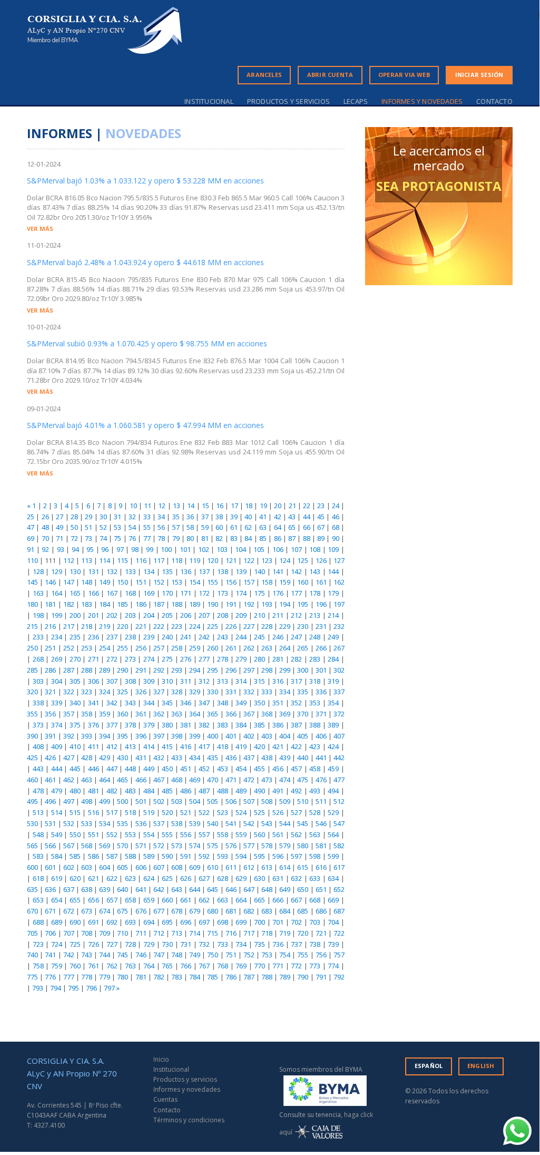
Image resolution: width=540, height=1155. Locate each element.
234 (56, 637)
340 (75, 702)
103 (222, 549)
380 (167, 725)
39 (234, 516)
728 (130, 944)
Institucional (208, 101)
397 (158, 736)
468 (176, 779)
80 (190, 538)
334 (284, 691)
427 (68, 757)
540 (212, 823)
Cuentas (165, 1099)
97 (120, 549)
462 (68, 779)
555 (167, 834)
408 (38, 746)
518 (130, 812)
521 (185, 812)
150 (122, 582)
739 (333, 944)
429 (104, 757)
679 (194, 911)
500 (122, 801)
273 (130, 659)
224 (194, 626)
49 (59, 527)
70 (45, 538)
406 (321, 736)
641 (140, 889)
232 (339, 626)
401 (231, 736)
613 (266, 867)
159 (284, 582)
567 (68, 845)
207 (204, 615)
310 (167, 681)
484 (148, 790)
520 (167, 812)
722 (339, 933)
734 (241, 944)
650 (302, 889)
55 (147, 527)
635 (32, 889)
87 (292, 538)
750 (212, 954)
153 (176, 582)
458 (314, 768)
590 (167, 856)
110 (32, 560)
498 (86, 801)
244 (241, 637)
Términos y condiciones (188, 1119)
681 (231, 911)
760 (75, 965)
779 (104, 977)
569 (104, 845)
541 (231, 823)
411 (93, 746)
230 (302, 626)
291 (140, 670)
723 (38, 944)
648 (266, 889)
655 (75, 900)
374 (56, 725)
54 (132, 527)
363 (176, 714)
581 (321, 845)
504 (194, 801)
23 (321, 505)
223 (176, 626)
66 (306, 527)
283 (314, 659)
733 (222, 944)
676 (140, 911)
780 (122, 977)
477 (339, 779)
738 (314, 944)
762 (111, 965)
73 (88, 538)
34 (161, 516)
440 (302, 757)
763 (130, 965)
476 (321, 779)
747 (158, 954)
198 (38, 615)
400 (212, 736)
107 (296, 549)
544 (284, 823)
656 (93, 900)
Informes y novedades (422, 101)
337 (339, 691)
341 (93, 702)
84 (248, 538)
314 (241, 681)
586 (93, 856)
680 (212, 911)
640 (122, 889)
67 (321, 527)
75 (117, 538)
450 (167, 768)
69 (30, 538)
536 (140, 823)
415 (167, 746)
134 (148, 571)
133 (130, 571)
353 (314, 702)
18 (248, 505)
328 (176, 691)
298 (266, 670)
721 (321, 933)
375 (75, 725)
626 (185, 878)
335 (302, 691)
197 (339, 604)
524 (241, 812)
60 (219, 527)
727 (111, 944)
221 (140, 626)
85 (263, 538)
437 (248, 757)
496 (50, 801)
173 (222, 593)
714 (194, 933)
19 (263, 505)
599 (333, 856)
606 (140, 867)
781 (140, 977)
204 (148, 615)
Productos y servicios (288, 101)
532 (68, 823)
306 (93, 681)
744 (104, 954)
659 (148, 900)
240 (167, 637)
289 (104, 670)
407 (339, 736)
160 (302, 582)
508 (266, 801)
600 (32, 867)
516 (93, 812)
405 (302, 736)
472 (248, 779)
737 (296, 944)
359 (104, 714)
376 (93, 725)
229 (284, 626)
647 (248, 889)
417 (204, 746)
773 (314, 965)
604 (104, 867)
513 (38, 812)
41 (263, 516)
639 (104, 889)
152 (158, 582)
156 (231, 582)
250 (32, 648)
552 (111, 834)
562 (296, 834)
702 (296, 922)
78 (161, 538)
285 (32, 670)
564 (333, 834)
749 (194, 954)
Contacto (494, 101)
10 (133, 505)
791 (321, 977)
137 (204, 571)
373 (38, 725)
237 (111, 637)
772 (296, 965)
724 (56, 944)
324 (104, 691)
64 (277, 527)
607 (158, 867)
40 (248, 516)
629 (241, 878)
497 (68, 801)
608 (176, 867)
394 (104, 736)
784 (194, 977)
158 (266, 582)
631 (277, 878)
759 (56, 965)
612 (248, 867)
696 (185, 922)
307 (111, 681)
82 (219, 538)
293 (176, 670)
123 (266, 560)
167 (111, 593)
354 (333, 702)
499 (104, 801)
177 (296, 593)
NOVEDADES (143, 133)
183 (86, 604)
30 (103, 516)
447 (111, 768)
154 (194, 582)
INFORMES (59, 133)
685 (302, 911)
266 (321, 648)
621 (93, 878)
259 (194, 648)
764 (148, 965)
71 (59, 538)
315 (259, 681)
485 (167, 790)
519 (148, 812)
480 (75, 790)
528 (314, 812)
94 (75, 549)
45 (321, 516)
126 (321, 560)
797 (109, 988)
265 (302, 648)
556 (185, 834)
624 (148, 878)
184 (104, 604)
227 (248, 626)
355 (32, 714)
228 (266, 626)
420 (259, 746)
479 (56, 790)
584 (56, 856)
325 (122, 691)
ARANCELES (264, 75)
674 (104, 911)
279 (241, 659)
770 (259, 965)
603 (86, 867)
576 (231, 845)
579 (284, 845)
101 (185, 549)
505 (212, 801)
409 (56, 746)
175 (259, 593)
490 (259, 790)
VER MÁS (40, 228)
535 (122, 823)
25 (30, 516)
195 (302, 604)
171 (185, 593)
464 (104, 779)
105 (258, 549)
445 (75, 768)
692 (111, 922)
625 (167, 878)
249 (333, 637)
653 (38, 900)
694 (148, 922)
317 (296, 681)
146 (50, 582)
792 (339, 977)
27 (59, 516)
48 (45, 527)
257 (158, 648)
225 (212, 626)
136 (185, 571)
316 (277, 681)
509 (284, 801)
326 (140, 691)
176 (277, 593)
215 (32, 626)
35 (176, 516)
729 (148, 944)
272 (111, 659)
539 (194, 823)
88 (306, 538)
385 (259, 725)
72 (74, 538)
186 (140, 604)
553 (130, 834)
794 (55, 988)
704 (333, 922)
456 (277, 768)
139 (241, 571)
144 (333, 571)
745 (122, 954)
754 (284, 954)
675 (122, 911)
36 (190, 516)
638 (86, 889)
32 (132, 516)
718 (266, 933)
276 (185, 659)
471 (231, 779)
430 (122, 757)
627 (204, 878)
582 (339, 845)
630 (259, 878)
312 (204, 681)
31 (117, 516)
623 (130, 878)
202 (111, 615)
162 (339, 582)
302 (339, 670)
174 (241, 593)
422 (296, 746)
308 (130, 681)
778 (86, 977)
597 (296, 856)
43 (292, 516)
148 (86, 582)
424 (333, 746)
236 (93, 637)
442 (339, 757)
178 (314, 593)
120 (212, 560)
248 (314, 637)
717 (248, 933)
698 (222, 922)
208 (222, 615)
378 (130, 725)
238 (130, 637)
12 (161, 505)
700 (259, 922)
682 (248, 911)
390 (32, 736)
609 (194, 867)
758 (38, 965)
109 (333, 549)
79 (176, 538)
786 (231, 977)
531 (50, 823)
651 (321, 889)
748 (176, 954)
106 (277, 549)
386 (277, 725)
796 (91, 988)
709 (104, 933)
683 (266, 911)
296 (231, 670)
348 (222, 702)
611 (231, 867)
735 (259, 944)
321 (50, 691)
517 (111, 812)
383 (222, 725)
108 (314, 549)
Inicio (161, 1059)
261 (231, 648)
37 (205, 516)
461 (50, 779)
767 (204, 965)
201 (93, 615)
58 (190, 527)
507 (248, 801)
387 (296, 725)
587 (111, 856)
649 (284, 889)
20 (277, 505)
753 (266, 954)
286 (50, 670)
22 (306, 505)
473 (266, 779)
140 (259, 571)
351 (277, 702)
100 (166, 549)
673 (86, 911)
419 (241, 746)
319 (333, 681)
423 (314, 746)
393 (86, 736)
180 (32, 604)
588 (130, 856)
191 (231, 604)
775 (32, 977)
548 (38, 834)
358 (86, 714)
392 (68, 736)
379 (148, 725)
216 (50, 626)
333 (266, 691)
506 (231, 801)
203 (130, 615)
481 (93, 790)
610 (212, 867)
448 (130, 768)
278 (222, 659)
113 (86, 560)
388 (314, 725)
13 (176, 505)
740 (32, 954)
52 (103, 527)
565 (32, 845)
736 (277, 944)
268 (38, 659)
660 (167, 900)
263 (266, 648)
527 (296, 812)
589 (148, 856)
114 (104, 560)
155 (212, 582)
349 (241, 702)
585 (75, 856)
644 (194, 889)
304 (56, 681)
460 (32, 779)
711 (140, 933)
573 (176, 845)
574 (194, 845)
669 (333, 900)
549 (56, 834)
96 (105, 549)
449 (148, 768)
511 (321, 801)
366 (231, 714)
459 (333, 768)
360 (122, 714)
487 (204, 790)
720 (302, 933)
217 (68, 626)
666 (277, 900)
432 (158, 757)
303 (38, 681)
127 (339, 560)
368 (266, 714)
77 (147, 538)
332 (248, 691)
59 (205, 527)
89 (321, 538)
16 (219, 505)
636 (50, 889)
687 (339, 911)
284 (333, 659)
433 (176, 757)
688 (38, 922)
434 (194, 757)
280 (259, 659)
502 (158, 801)
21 (292, 505)
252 (68, 648)
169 (148, 593)
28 (74, 516)
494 (333, 790)
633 (314, 878)
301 (321, 670)
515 (75, 812)
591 (185, 856)
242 (204, 637)
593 (222, 856)
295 (212, 670)
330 (212, 691)
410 (75, 746)
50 (74, 527)
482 (111, 790)
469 (194, 779)
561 (277, 834)
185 (122, 604)
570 (122, 845)
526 (277, 812)
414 (148, 746)
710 (122, 933)
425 (32, 757)
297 (248, 670)
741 (50, 954)
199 (56, 615)
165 (75, 593)
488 (222, 790)
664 (241, 900)
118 (176, 560)
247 (296, 637)
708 (86, 933)
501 (140, 801)
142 (296, 571)
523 (222, 812)
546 (321, 823)
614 (284, 867)
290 (122, 670)
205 (167, 615)
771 (277, 965)
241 (185, 637)
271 (93, 659)
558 (222, 834)
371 (321, 714)
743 (86, 954)
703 (314, 922)
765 (167, 965)
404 (284, 736)
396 (140, 736)
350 (259, 702)
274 (148, 659)
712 (158, 933)
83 (234, 538)
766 (185, 965)
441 (321, 757)
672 (68, 911)
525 (259, 812)
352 (296, 702)
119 (194, 560)
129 (56, 571)
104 (240, 549)
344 (148, 702)
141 (277, 571)
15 (205, 505)
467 (158, 779)
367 (248, 714)
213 (314, 615)
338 (38, 702)
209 (241, 615)
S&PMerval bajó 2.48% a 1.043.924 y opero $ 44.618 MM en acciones (145, 262)
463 (86, 779)
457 (296, 768)
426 (50, 757)
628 (222, 878)
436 (231, 757)
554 (148, 834)
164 (56, 593)
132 (111, 571)
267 (339, 648)
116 (140, 560)
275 (167, 659)
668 (314, 900)
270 (75, 659)
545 (302, 823)
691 (93, 922)
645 (212, 889)
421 (277, 746)
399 (194, 736)
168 (130, 593)
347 (204, 702)
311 (185, 681)
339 (56, 702)
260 (212, 648)
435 (212, 757)
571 (140, 845)
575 (212, 845)
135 (167, 571)
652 (339, 889)
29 (88, 516)
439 (284, 757)
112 (68, 560)
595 (259, 856)
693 (130, 922)
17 (234, 505)
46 (335, 516)
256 (140, 648)
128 (38, 571)
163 (38, 593)
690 (75, 922)
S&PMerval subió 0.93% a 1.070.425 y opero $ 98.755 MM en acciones (147, 343)
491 (277, 790)
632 (296, 878)
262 (248, 648)
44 (306, 516)
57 (176, 527)
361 (140, 714)
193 (266, 604)
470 (212, 779)
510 (302, 801)
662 (204, 900)
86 (277, 538)
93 (60, 549)
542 (248, 823)
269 (56, 659)
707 (68, 933)
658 (130, 900)
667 (296, 900)
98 (135, 549)
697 (204, 922)
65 (292, 527)
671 (50, 911)
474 (284, 779)
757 (339, 954)
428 (86, 757)
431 (140, 757)
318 (314, 681)
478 (38, 790)
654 (56, 900)
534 (104, 823)
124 (284, 560)
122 (248, 560)
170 (167, 593)
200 (75, 615)
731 (185, 944)
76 (132, 538)
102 (203, 549)
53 (117, 527)
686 (321, 911)
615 (302, 867)
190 (212, 604)
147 (68, 582)
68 (335, 527)
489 (241, 790)
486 (185, 790)
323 (86, 691)
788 (266, 977)
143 (314, 571)
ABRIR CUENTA (330, 75)
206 (185, 615)
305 (75, 681)
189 (194, 604)
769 (241, 965)
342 (111, 702)
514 (56, 812)
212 (296, 615)
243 (222, 637)
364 (194, 714)
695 (167, 922)
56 (161, 527)
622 (111, 878)
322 (68, 691)
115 (122, 560)
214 (333, 615)
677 (158, 911)
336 (321, 691)
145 (32, 582)
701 (277, 922)
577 (248, 845)
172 (204, 593)
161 (321, 582)
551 (93, 834)
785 (212, 977)
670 (32, 911)
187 (158, 604)
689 (56, 922)
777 (68, 977)
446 (93, 768)
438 (266, 757)
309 (148, 681)
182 (68, 604)
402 (248, 736)
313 (222, 681)
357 (68, 714)
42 (277, 516)
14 (190, 505)
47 (30, 527)
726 (93, 944)
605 (122, 867)
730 (167, 944)
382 (204, 725)
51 (88, 527)
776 (50, 977)
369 (284, 714)
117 (158, 560)
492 (296, 790)
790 (302, 977)
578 (266, 845)
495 (32, 801)
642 (158, 889)
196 (321, 604)
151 (140, 582)
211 (277, 615)
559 (241, 834)
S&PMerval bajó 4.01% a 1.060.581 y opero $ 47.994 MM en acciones (145, 425)
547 (339, 823)
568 (86, 845)
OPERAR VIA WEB (404, 75)
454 (241, 768)
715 (212, 933)
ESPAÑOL (429, 1066)
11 (147, 505)
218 (86, 626)
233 (38, 637)
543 (266, 823)
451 (185, 768)
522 (204, 812)
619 (56, 878)
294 (194, 670)
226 (231, 626)
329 (194, 691)
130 (75, 571)
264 (284, 648)
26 (45, 516)
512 (339, 801)
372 (339, 714)
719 (284, 933)
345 (167, 702)
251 (50, 648)
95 (90, 549)
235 (75, 637)
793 (37, 988)
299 (284, 670)
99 (149, 549)
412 (111, 746)
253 (86, 648)
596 (277, 856)
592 (204, 856)
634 (333, 878)
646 (231, 889)
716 (231, 933)
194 (284, 604)
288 (86, 670)
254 (104, 648)
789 (284, 977)
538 (176, 823)
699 (241, 922)
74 (103, 538)
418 (222, 746)
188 (176, 604)
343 (130, 702)
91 (30, 549)
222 (158, 626)
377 (111, 725)
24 (335, 505)
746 (140, 954)
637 (68, 889)
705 (32, 933)
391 (50, 736)
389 (333, 725)
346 (185, 702)
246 (277, 637)
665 (259, 900)
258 (176, 648)
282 (296, 659)
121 (231, 560)
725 (75, 944)
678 (176, 911)
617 (339, 867)
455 (259, 768)
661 (185, 900)
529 (333, 812)
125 (302, 560)
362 (158, 714)
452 (204, 768)
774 (333, 965)
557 (204, 834)
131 (93, 571)
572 (158, 845)
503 (176, 801)
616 (321, 867)
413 (130, 746)
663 (222, 900)
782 (158, 977)
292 (158, 670)
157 (248, 582)
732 (204, 944)
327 (158, 691)
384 (241, 725)
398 (176, 736)
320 (32, 691)
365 (212, 714)
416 (185, 746)
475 (302, 779)
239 (148, 637)
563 (314, 834)
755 (302, 954)
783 (176, 977)
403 (266, 736)
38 (219, 516)
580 (302, 845)
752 (248, 954)
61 (234, 527)
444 (56, 768)
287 (68, 670)
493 (314, 790)
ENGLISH (480, 1066)
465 (122, 779)
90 (335, 538)
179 (333, 593)
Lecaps (355, 101)
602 (68, 867)
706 (50, 933)
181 (50, 604)
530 (32, 823)
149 (104, 582)
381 (185, 725)
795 (73, 988)
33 (147, 516)
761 (93, 965)
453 (222, 768)
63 (263, 527)
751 (231, 954)
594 (241, 856)
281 (277, 659)
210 (259, 615)
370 (302, 714)
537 (158, 823)
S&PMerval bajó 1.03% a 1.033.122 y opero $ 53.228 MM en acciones (145, 181)
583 (38, 856)
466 (140, 779)
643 (176, 889)
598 (314, 856)
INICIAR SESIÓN (479, 75)
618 (38, 878)
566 (50, 845)
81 (205, 538)
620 (75, 878)
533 (86, 823)
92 (45, 549)
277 (204, 659)
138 (222, 571)
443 (38, 768)
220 (122, 626)
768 (222, 965)
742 (68, 954)
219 (104, 626)
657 (111, 900)
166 (93, 593)
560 (259, 834)
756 (321, 954)
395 (122, 736)
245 (259, 637)
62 (248, 527)
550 (75, 834)
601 (50, 867)
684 (284, 911)
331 (231, 691)
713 (176, 933)
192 (248, 604)
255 (122, 648)
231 (321, 626)
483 (130, 790)
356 (50, 714)
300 (302, 670)
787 (248, 977)
